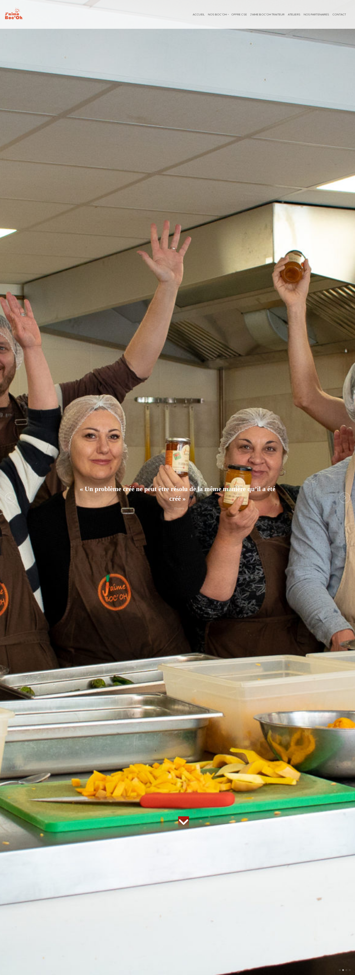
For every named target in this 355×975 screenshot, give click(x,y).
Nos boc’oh (217, 14)
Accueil (199, 14)
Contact (339, 14)
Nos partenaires (316, 14)
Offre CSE (239, 14)
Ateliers (294, 14)
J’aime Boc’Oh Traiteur (267, 14)
